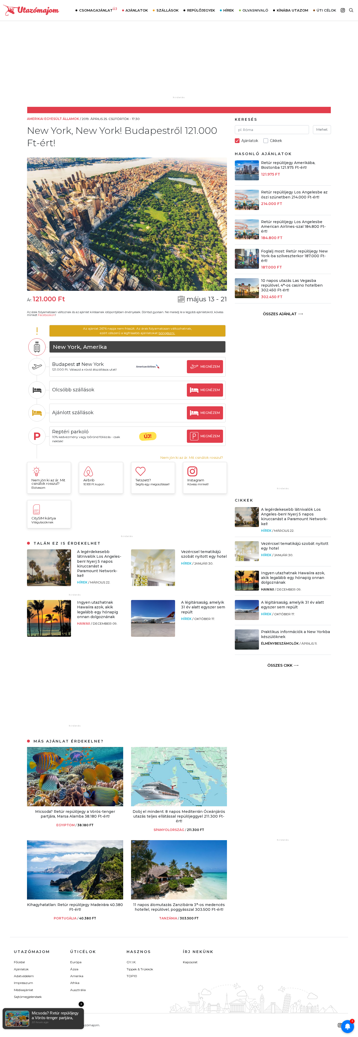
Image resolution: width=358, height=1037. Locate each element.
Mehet (322, 129)
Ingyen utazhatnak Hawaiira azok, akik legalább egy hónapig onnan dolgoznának (97, 609)
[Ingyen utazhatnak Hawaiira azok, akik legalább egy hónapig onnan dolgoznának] (49, 635)
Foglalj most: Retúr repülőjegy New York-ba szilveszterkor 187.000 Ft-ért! (294, 256)
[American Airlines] (148, 371)
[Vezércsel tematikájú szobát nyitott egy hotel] (153, 584)
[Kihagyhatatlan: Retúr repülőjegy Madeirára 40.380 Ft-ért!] (75, 898)
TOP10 (132, 976)
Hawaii (84, 623)
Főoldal (19, 962)
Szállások (167, 10)
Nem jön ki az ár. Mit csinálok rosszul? (191, 457)
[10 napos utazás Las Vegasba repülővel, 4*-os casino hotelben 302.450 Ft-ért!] (247, 296)
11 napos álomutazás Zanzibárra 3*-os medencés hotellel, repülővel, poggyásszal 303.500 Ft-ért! (179, 907)
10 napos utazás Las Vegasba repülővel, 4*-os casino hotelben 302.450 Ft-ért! (292, 285)
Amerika (76, 976)
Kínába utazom (292, 10)
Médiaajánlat (23, 990)
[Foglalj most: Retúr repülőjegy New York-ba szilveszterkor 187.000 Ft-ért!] (247, 267)
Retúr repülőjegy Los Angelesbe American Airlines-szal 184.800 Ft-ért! (293, 226)
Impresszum (23, 983)
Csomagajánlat (98, 10)
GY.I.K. (131, 962)
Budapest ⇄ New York (78, 364)
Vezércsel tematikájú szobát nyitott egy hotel (204, 554)
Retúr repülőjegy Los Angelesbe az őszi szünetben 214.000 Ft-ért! (294, 194)
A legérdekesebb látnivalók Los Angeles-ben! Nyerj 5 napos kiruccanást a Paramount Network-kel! (99, 563)
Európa (76, 962)
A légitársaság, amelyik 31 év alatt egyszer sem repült (203, 607)
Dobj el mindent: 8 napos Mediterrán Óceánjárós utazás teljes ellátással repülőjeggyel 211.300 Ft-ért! (179, 816)
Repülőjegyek (201, 10)
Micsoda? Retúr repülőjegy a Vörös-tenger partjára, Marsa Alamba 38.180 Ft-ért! (75, 814)
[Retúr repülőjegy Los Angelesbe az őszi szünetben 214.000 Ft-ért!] (247, 208)
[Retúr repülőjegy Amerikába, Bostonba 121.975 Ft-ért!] (247, 178)
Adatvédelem (24, 976)
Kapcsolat (190, 962)
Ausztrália (78, 990)
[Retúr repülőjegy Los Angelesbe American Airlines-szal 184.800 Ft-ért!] (247, 237)
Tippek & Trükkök (140, 969)
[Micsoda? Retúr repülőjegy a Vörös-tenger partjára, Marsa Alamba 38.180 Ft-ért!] (75, 804)
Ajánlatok (137, 10)
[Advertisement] (179, 62)
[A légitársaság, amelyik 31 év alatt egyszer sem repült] (153, 635)
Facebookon (46, 315)
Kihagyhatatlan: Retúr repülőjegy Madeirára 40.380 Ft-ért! (75, 907)
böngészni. (167, 333)
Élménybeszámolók (280, 643)
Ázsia (74, 969)
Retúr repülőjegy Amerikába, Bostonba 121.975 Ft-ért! (288, 165)
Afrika (74, 983)
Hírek (228, 10)
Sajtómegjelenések (28, 997)
